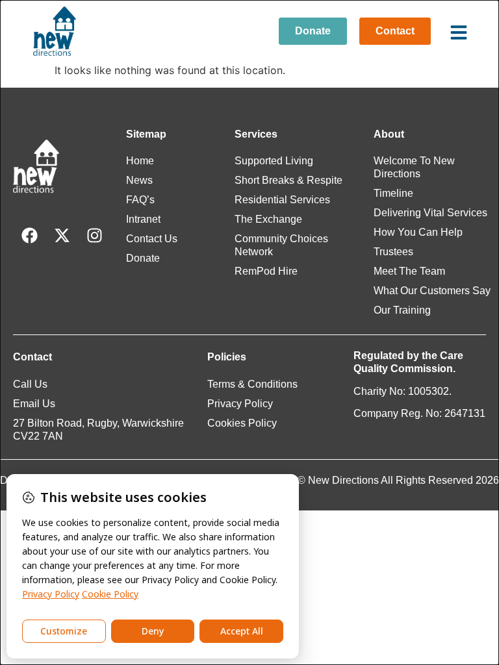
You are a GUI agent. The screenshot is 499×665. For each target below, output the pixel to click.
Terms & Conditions (252, 384)
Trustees (393, 251)
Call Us (30, 384)
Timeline (393, 193)
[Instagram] (94, 235)
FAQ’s (140, 199)
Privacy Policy (240, 403)
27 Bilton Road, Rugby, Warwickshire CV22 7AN (98, 430)
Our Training (402, 310)
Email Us (34, 403)
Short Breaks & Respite (288, 180)
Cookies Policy (242, 423)
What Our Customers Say (432, 290)
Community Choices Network (281, 245)
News (139, 180)
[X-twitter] (61, 235)
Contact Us (151, 238)
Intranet (143, 219)
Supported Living (274, 160)
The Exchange (268, 219)
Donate (143, 258)
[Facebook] (29, 235)
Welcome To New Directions (414, 167)
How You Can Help (418, 232)
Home (140, 160)
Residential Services (282, 199)
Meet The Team (409, 271)
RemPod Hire (266, 271)
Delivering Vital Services (430, 212)
